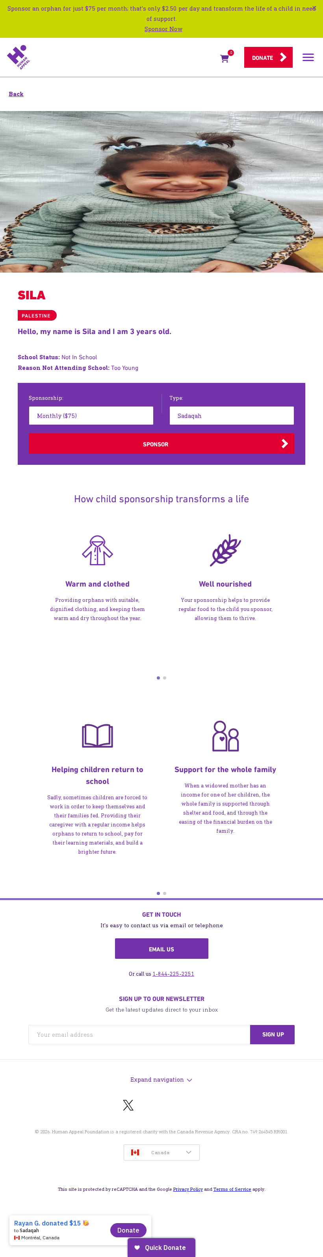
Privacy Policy (188, 1189)
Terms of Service (232, 1189)
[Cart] (224, 60)
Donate (262, 57)
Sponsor (155, 444)
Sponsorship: (46, 398)
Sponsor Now (163, 29)
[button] (158, 678)
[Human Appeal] (111, 58)
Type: (176, 398)
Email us (161, 949)
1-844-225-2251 (173, 974)
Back (16, 94)
